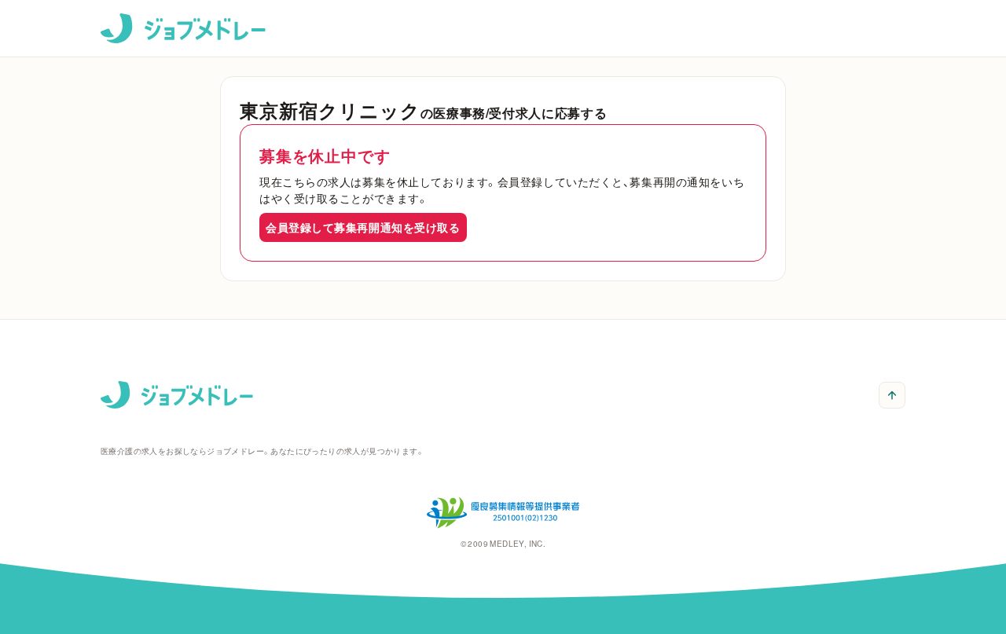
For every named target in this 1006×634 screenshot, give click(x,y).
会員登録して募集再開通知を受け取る (363, 227)
